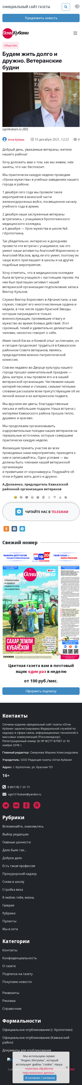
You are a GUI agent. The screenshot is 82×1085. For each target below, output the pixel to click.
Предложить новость (41, 18)
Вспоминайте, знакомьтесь (23, 826)
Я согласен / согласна (40, 1078)
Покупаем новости (17, 982)
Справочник (11, 1008)
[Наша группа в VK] (18, 807)
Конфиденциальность (19, 958)
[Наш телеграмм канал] (7, 807)
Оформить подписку (41, 691)
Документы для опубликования (26, 1050)
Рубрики (8, 913)
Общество (10, 45)
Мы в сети (10, 929)
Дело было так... (14, 850)
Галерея (8, 905)
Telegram (59, 512)
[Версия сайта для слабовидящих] (77, 7)
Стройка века (12, 889)
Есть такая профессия (18, 866)
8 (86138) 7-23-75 (19, 787)
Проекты (9, 921)
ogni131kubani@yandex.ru (24, 794)
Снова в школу (13, 881)
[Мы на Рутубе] (39, 807)
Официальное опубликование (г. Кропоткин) (37, 1030)
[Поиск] (66, 7)
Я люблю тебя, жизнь (18, 897)
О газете (9, 966)
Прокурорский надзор (19, 874)
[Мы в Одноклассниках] (28, 807)
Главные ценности (16, 842)
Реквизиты (10, 993)
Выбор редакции (15, 834)
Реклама (9, 1001)
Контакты (9, 950)
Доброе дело (12, 858)
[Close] (67, 1067)
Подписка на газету (17, 974)
